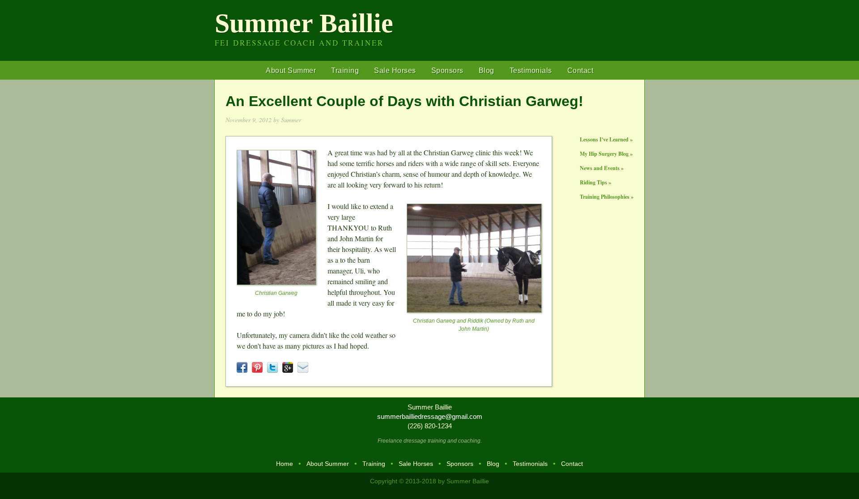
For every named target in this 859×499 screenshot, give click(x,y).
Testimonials (531, 70)
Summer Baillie (304, 23)
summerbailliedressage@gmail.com (429, 416)
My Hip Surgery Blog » (606, 154)
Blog (486, 70)
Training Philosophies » (607, 196)
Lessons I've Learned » (606, 139)
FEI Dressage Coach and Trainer (299, 43)
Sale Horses (395, 70)
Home (284, 463)
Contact (580, 70)
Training (345, 70)
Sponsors (447, 70)
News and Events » (602, 168)
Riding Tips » (595, 182)
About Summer (291, 70)
